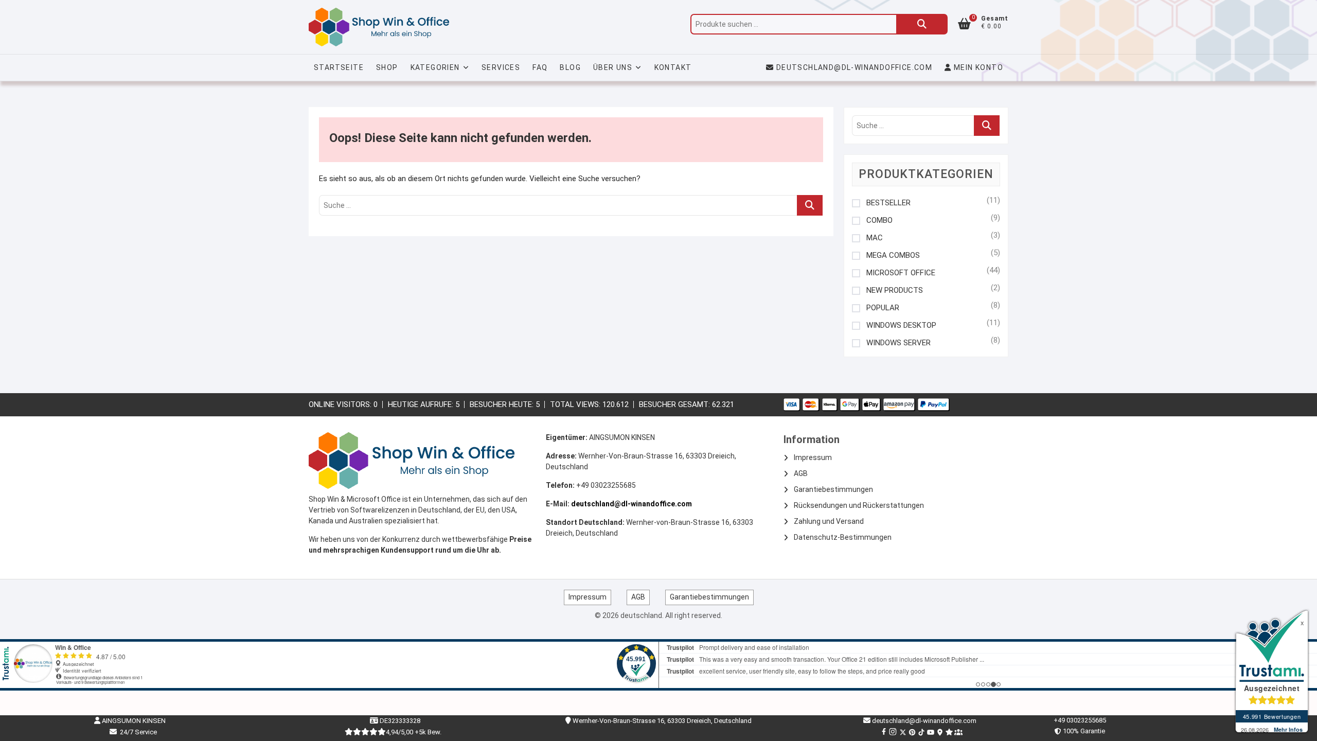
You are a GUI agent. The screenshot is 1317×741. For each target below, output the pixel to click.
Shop (387, 67)
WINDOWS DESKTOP (901, 325)
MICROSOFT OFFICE (900, 273)
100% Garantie (1082, 731)
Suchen (922, 24)
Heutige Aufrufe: (421, 404)
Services (501, 67)
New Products (894, 290)
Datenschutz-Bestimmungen (843, 537)
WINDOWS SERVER (898, 343)
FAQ (539, 67)
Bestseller (888, 203)
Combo (879, 220)
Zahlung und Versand (829, 521)
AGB (801, 473)
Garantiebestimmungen (833, 489)
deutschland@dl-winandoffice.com (854, 67)
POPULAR (882, 308)
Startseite (339, 67)
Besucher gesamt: (675, 404)
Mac (874, 238)
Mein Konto (977, 67)
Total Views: (576, 404)
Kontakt (673, 67)
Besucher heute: (503, 404)
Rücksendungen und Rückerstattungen (859, 505)
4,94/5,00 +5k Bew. (413, 732)
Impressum (813, 457)
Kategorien (435, 67)
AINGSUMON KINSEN (133, 721)
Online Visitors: (341, 404)
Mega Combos (893, 255)
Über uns (612, 67)
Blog (570, 67)
